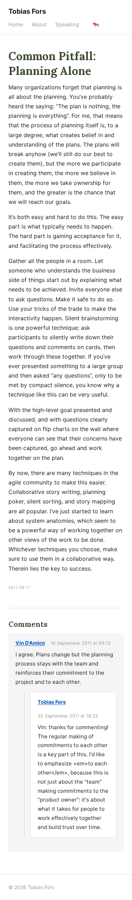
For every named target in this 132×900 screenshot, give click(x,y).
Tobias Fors (27, 11)
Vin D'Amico (30, 643)
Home (15, 24)
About (39, 24)
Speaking (67, 24)
